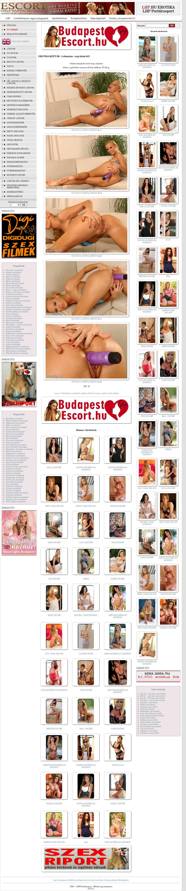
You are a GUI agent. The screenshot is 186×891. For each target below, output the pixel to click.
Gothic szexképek (13, 316)
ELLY (168, 240)
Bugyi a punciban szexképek (18, 292)
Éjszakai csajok (15, 157)
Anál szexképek (12, 274)
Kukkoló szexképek (14, 338)
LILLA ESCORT (86, 542)
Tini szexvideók (147, 728)
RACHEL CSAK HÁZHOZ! (86, 615)
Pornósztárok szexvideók (150, 726)
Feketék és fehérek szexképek (18, 309)
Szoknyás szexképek (14, 471)
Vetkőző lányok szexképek (17, 497)
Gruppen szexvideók (149, 707)
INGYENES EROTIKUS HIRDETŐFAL (17, 186)
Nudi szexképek (12, 429)
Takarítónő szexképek (15, 475)
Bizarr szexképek (13, 285)
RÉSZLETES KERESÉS (17, 34)
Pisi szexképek (12, 438)
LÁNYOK (11, 49)
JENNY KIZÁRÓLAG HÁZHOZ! (86, 804)
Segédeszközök (15, 122)
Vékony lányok (16, 118)
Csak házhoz (14, 96)
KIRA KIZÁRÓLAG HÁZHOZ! (117, 654)
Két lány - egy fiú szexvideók (152, 700)
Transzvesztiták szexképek (17, 493)
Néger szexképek (13, 425)
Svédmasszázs (15, 166)
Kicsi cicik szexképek (15, 335)
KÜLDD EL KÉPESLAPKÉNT (85, 130)
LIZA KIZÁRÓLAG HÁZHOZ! (54, 690)
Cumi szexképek (13, 298)
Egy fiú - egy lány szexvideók (153, 694)
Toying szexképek (13, 490)
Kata (86, 842)
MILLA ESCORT (54, 467)
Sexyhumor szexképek (15, 456)
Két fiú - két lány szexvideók (152, 698)
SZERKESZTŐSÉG (15, 192)
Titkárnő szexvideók (148, 731)
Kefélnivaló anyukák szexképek (19, 333)
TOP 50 (10, 66)
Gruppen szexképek (14, 318)
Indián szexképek (13, 327)
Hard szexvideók (147, 709)
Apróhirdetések (59, 18)
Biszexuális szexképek (15, 283)
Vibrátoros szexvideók (149, 733)
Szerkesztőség (111, 880)
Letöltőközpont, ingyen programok (31, 18)
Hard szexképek (12, 320)
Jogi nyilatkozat (60, 880)
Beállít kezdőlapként (76, 880)
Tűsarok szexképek (14, 495)
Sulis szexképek (12, 464)
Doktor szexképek (13, 303)
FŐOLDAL (11, 25)
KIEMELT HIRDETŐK (17, 70)
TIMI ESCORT (86, 690)
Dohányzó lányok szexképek (18, 301)
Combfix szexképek (14, 294)
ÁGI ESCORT (54, 579)
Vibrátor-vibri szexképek (16, 499)
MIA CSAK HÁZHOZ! (147, 628)
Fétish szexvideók (147, 704)
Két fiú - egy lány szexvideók (152, 696)
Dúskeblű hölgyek (17, 109)
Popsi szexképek (13, 442)
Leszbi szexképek (13, 344)
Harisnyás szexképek (14, 322)
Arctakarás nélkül (18, 149)
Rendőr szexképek (13, 451)
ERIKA (86, 579)
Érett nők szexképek (14, 305)
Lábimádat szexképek (15, 340)
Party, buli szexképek (15, 434)
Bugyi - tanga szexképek (16, 290)
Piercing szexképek (14, 436)
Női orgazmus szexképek (16, 427)
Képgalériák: (19, 266)
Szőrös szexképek (13, 473)
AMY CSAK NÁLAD (54, 506)
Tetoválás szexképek (14, 482)
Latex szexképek (13, 342)
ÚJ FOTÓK (11, 57)
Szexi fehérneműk (17, 127)
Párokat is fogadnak (18, 153)
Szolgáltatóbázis (79, 18)
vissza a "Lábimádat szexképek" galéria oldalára (74, 393)
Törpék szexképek (13, 488)
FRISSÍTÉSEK (13, 75)
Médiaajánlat (123, 880)
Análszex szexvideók (149, 702)
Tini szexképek (12, 484)
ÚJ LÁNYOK (12, 53)
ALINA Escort (118, 765)
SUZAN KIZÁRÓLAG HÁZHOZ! (117, 468)
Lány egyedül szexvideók (151, 713)
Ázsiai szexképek (13, 279)
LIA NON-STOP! (86, 654)
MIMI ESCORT (54, 615)
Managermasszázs (17, 162)
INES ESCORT (118, 542)
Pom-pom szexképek (14, 440)
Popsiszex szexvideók (149, 724)
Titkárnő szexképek (14, 486)
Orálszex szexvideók (148, 720)
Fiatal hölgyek (15, 136)
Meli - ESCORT (86, 728)
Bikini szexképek (13, 281)
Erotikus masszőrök (18, 105)
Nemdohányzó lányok (19, 92)
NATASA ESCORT (118, 506)
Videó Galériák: (158, 689)
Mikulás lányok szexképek (17, 353)
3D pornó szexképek (14, 270)
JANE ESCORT (54, 542)
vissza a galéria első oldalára (107, 393)
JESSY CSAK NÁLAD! (86, 506)
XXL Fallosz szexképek (16, 501)
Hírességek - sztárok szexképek (19, 325)
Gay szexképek (12, 314)
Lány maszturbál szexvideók (152, 715)
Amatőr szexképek (13, 272)
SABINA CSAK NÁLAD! (54, 842)
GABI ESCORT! (118, 728)
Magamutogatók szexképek (17, 346)
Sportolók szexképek (14, 462)
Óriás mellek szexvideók (150, 722)
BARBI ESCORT (118, 579)
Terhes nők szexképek (15, 480)
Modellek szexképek (14, 418)
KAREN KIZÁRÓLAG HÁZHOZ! (86, 766)
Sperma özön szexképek (16, 460)
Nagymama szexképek (15, 423)
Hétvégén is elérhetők (20, 101)
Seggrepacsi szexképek (15, 453)
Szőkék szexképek (13, 469)
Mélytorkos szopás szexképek (18, 349)
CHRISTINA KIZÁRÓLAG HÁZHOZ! (54, 766)
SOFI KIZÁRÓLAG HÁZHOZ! (118, 842)
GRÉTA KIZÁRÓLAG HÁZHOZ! (117, 616)
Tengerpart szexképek (15, 477)
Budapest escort (16, 175)
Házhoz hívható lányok (20, 88)
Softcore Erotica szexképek (17, 458)
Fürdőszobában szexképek (17, 311)
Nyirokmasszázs (16, 171)
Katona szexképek (13, 331)
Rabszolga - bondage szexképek (19, 449)
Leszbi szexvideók (148, 718)
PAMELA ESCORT (54, 803)
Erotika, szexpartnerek (120, 18)
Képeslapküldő (98, 18)
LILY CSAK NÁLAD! (54, 654)
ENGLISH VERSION (20, 41)
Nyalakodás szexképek (15, 431)
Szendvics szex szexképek (17, 466)
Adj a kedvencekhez (95, 880)
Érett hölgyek (15, 131)
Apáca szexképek (13, 277)
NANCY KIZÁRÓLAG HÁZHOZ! (86, 468)
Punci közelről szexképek (16, 447)
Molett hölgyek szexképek (17, 421)
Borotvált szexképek (14, 287)
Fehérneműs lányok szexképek (19, 307)
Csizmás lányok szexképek (17, 296)
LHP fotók (12, 144)
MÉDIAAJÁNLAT (15, 196)
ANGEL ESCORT (117, 803)
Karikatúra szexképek (15, 329)
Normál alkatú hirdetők (21, 114)
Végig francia (15, 140)
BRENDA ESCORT (54, 728)
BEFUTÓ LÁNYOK (15, 62)
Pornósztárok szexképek (16, 445)
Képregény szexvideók (149, 711)
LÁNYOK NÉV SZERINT (18, 181)
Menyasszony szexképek (16, 351)
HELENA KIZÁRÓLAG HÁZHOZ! (118, 691)
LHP (8, 18)
